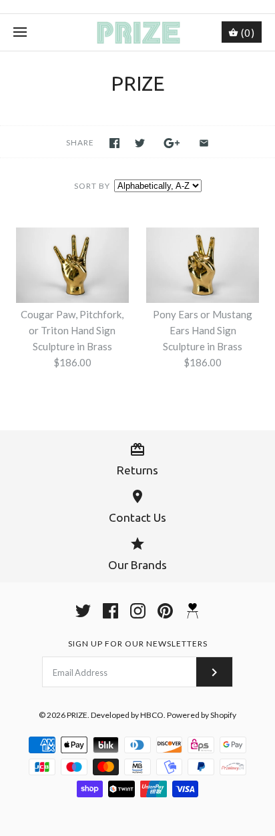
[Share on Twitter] (140, 143)
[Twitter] (83, 610)
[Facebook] (110, 610)
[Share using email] (204, 143)
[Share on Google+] (172, 143)
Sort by (92, 186)
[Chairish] (192, 610)
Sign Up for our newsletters (138, 644)
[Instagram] (138, 610)
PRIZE (77, 715)
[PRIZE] (138, 32)
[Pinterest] (165, 610)
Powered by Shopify (201, 715)
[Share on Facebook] (114, 143)
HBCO (152, 715)
